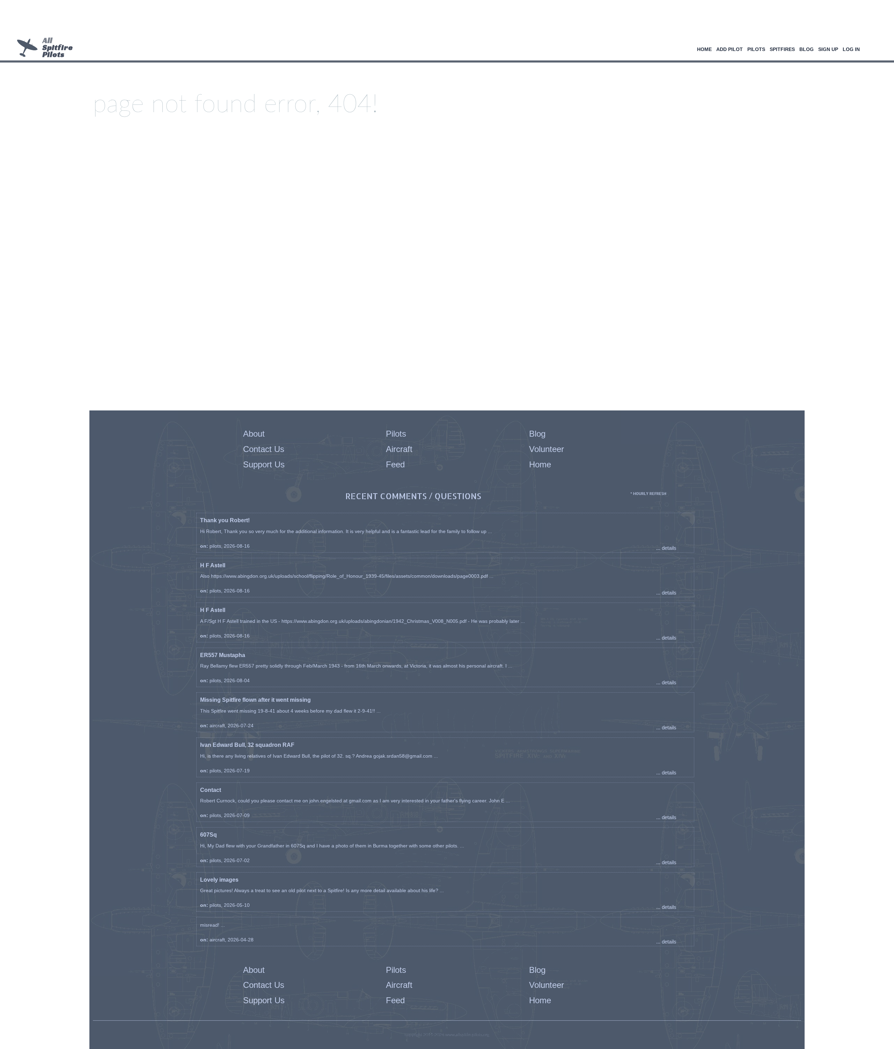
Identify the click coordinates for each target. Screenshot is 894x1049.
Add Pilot (729, 49)
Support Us (264, 464)
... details (666, 548)
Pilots (756, 49)
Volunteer (546, 449)
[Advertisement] (444, 19)
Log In (851, 49)
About (254, 433)
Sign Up (828, 49)
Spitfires (782, 49)
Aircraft (399, 449)
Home (704, 49)
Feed (395, 464)
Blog (806, 49)
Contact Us (263, 449)
